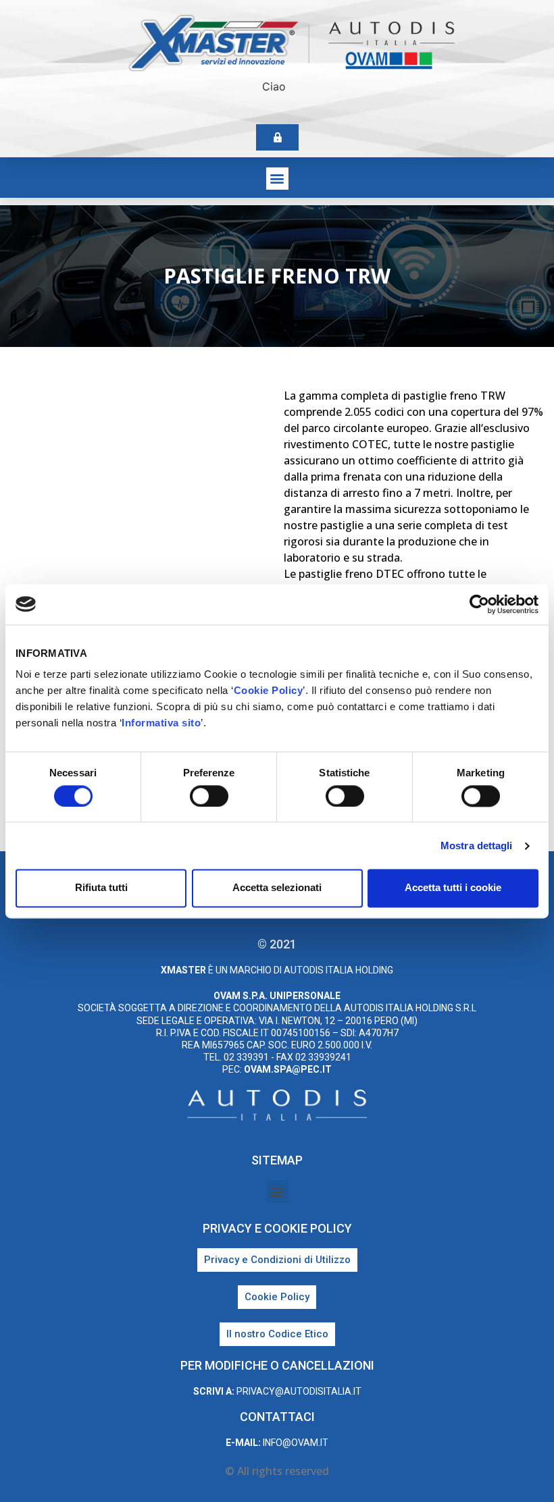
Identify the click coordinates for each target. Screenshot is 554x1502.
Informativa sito (161, 722)
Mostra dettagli (476, 845)
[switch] (209, 796)
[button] (277, 178)
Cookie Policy (268, 690)
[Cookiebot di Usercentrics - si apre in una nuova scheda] (479, 604)
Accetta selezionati (277, 888)
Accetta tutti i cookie (453, 888)
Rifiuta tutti (101, 888)
